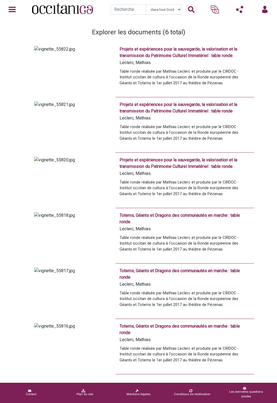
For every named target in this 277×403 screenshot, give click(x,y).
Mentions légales (138, 394)
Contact (31, 394)
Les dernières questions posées (246, 394)
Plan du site (85, 394)
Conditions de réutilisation (192, 394)
